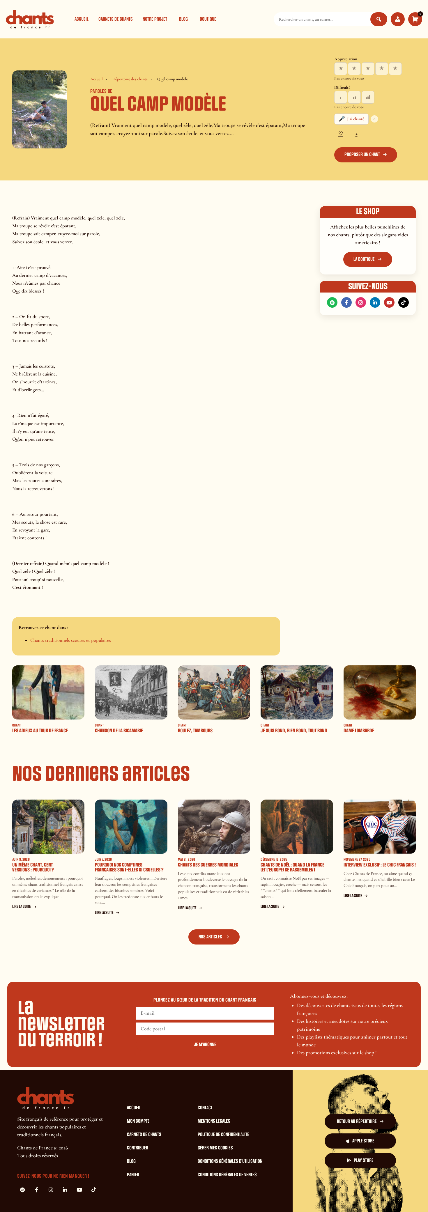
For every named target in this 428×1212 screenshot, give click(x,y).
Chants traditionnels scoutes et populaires (70, 640)
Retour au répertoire (357, 1121)
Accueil (82, 19)
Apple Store (363, 1141)
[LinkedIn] (375, 302)
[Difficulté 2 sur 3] (354, 97)
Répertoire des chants (130, 79)
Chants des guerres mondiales (208, 865)
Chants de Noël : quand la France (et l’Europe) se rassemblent (292, 867)
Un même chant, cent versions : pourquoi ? (33, 867)
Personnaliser (374, 1184)
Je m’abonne (205, 1045)
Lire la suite (21, 906)
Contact (205, 1108)
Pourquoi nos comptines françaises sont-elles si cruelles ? (129, 867)
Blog (183, 19)
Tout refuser (338, 1184)
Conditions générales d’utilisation (230, 1161)
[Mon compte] (398, 19)
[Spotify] (332, 302)
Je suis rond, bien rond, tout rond (294, 731)
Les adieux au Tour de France (40, 731)
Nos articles (210, 937)
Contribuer (137, 1148)
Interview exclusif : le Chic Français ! (380, 865)
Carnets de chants (115, 19)
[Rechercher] (378, 19)
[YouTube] (389, 302)
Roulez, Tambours (195, 731)
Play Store (364, 1160)
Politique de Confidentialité (223, 1134)
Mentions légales (214, 1121)
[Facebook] (346, 302)
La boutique (364, 259)
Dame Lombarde (359, 731)
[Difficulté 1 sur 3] (340, 97)
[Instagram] (361, 302)
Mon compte (138, 1121)
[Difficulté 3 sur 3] (368, 97)
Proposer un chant (362, 154)
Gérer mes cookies (215, 1148)
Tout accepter (302, 1184)
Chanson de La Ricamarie (119, 731)
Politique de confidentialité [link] (215, 1200)
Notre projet (155, 19)
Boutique (208, 19)
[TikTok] (403, 302)
